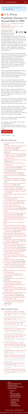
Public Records (11, 353)
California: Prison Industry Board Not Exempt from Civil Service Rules (14, 260)
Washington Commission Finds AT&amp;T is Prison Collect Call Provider (14, 173)
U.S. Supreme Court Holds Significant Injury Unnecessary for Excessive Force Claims (14, 300)
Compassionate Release (21, 320)
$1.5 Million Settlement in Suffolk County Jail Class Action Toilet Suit (14, 157)
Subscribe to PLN (15, 399)
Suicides (22, 372)
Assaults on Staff (20, 316)
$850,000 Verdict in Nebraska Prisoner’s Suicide (15, 292)
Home (9, 382)
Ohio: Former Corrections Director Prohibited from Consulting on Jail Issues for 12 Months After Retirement (15, 256)
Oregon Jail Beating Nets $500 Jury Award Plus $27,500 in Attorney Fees (14, 187)
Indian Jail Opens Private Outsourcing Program (14, 236)
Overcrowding (6, 366)
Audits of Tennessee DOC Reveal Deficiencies (14, 150)
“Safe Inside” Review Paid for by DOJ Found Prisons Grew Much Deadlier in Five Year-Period (15, 312)
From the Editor (7, 149)
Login (13, 135)
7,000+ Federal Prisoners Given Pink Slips (13, 278)
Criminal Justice (19, 339)
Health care (6, 373)
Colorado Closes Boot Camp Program (12, 175)
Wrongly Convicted (12, 388)
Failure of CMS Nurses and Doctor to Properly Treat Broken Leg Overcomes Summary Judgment (15, 226)
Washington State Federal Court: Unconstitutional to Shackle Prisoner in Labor (15, 154)
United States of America (9, 27)
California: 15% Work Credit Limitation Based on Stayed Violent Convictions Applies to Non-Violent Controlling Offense (15, 245)
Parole (24, 347)
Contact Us (12, 390)
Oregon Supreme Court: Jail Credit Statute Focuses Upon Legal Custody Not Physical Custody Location (15, 336)
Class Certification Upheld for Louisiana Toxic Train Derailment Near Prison (14, 198)
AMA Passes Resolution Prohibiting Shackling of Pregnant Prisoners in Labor (15, 297)
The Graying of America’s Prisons (11, 142)
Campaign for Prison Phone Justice (15, 386)
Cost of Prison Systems (8, 316)
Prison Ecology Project (15, 397)
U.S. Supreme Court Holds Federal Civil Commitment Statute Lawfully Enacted (13, 274)
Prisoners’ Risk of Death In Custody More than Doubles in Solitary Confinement (14, 355)
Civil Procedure (18, 338)
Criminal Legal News (12, 385)
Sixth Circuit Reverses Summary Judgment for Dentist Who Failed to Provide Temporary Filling (15, 233)
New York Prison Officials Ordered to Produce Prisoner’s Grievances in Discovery (14, 204)
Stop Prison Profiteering (15, 395)
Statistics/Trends (9, 26)
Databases (6, 353)
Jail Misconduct (19, 319)
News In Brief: (7, 305)
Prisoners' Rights (7, 349)
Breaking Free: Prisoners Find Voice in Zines (14, 160)
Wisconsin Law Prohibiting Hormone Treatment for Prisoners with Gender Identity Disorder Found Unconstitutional (15, 230)
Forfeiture (22, 325)
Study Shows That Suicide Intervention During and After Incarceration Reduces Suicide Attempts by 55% (15, 370)
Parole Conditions (20, 26)
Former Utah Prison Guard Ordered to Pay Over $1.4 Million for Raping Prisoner (15, 240)
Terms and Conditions (15, 393)
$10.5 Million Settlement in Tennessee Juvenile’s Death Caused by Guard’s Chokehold (15, 146)
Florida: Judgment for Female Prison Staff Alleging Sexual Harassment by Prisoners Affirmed (15, 216)
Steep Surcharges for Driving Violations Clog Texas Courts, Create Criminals (14, 207)
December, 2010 (4, 25)
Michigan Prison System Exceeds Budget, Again (15, 287)
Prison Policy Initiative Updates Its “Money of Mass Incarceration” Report (14, 323)
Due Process (16, 331)
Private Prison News (15, 405)
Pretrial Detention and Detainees (16, 333)
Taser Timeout (7, 242)
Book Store (13, 402)
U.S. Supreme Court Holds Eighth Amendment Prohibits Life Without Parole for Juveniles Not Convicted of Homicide (14, 264)
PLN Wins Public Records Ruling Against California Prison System (13, 294)
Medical (5, 347)
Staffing (14, 316)
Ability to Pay (15, 327)
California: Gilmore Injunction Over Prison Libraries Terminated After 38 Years (13, 252)
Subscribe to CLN (15, 400)
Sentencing (14, 26)
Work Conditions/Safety (15, 314)
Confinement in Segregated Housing (10, 359)
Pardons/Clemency (17, 366)
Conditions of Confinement (13, 347)
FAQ (11, 392)
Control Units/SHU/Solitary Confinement (18, 358)
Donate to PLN (14, 404)
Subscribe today (9, 9)
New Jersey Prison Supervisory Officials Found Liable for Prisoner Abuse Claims (14, 249)
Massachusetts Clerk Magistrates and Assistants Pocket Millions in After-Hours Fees (14, 179)
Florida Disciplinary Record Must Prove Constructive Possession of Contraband (13, 282)
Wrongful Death (14, 320)
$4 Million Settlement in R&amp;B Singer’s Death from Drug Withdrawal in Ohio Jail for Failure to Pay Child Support (15, 191)
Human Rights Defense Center (14, 383)
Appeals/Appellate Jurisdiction (9, 339)
